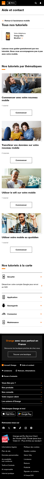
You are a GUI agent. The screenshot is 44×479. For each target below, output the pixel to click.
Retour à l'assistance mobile (17, 20)
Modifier (20, 38)
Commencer (24, 113)
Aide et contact (13, 10)
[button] (22, 277)
